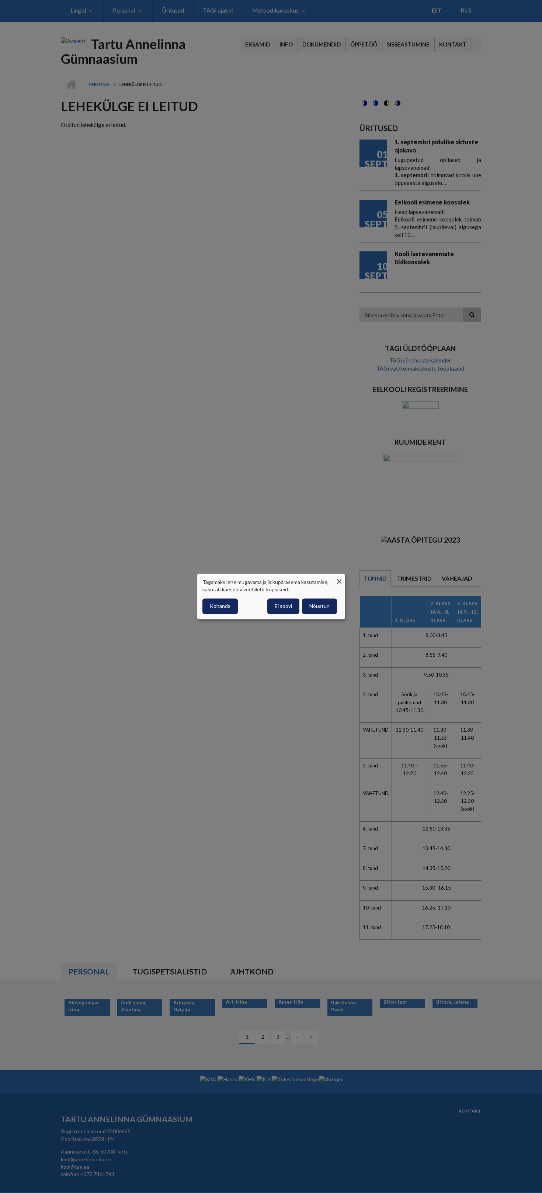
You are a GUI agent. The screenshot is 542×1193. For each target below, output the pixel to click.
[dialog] (271, 596)
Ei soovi (283, 606)
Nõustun (319, 606)
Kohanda (220, 606)
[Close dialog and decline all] (339, 578)
